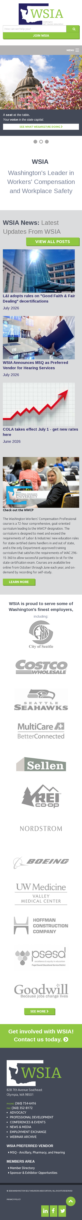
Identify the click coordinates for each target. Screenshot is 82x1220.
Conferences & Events (28, 1122)
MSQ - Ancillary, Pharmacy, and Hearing (37, 1152)
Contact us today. (38, 1039)
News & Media (20, 1127)
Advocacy (18, 1112)
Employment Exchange (28, 1132)
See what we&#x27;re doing (40, 126)
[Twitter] (62, 1211)
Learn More (19, 582)
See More (38, 1011)
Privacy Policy (14, 1199)
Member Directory (22, 1168)
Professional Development (32, 1117)
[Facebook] (53, 1211)
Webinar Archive (23, 1136)
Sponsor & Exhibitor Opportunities (33, 1172)
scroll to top (71, 1201)
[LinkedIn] (45, 1211)
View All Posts (52, 241)
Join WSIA (41, 35)
